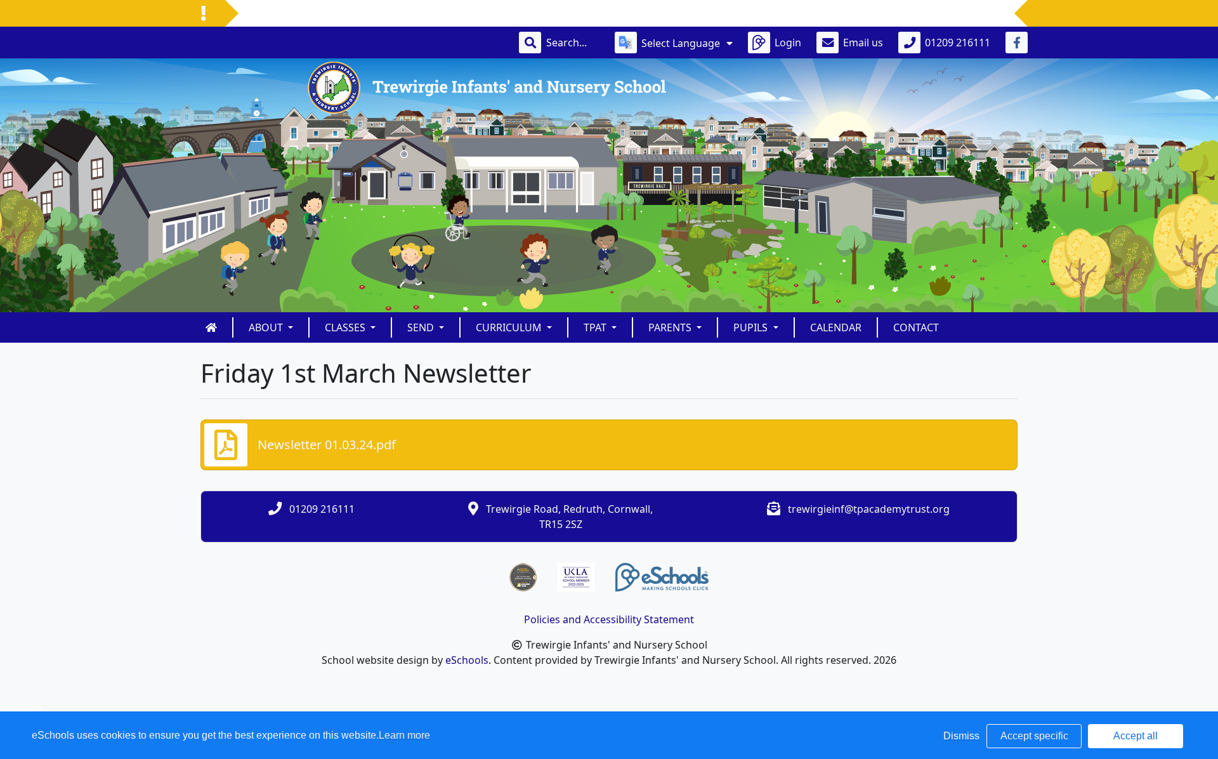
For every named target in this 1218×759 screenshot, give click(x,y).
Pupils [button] (751, 327)
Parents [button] (671, 327)
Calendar (835, 327)
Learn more (404, 735)
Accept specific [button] (1034, 735)
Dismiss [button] (961, 735)
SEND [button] (421, 327)
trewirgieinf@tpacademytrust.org (869, 509)
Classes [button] (346, 327)
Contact (916, 327)
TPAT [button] (596, 327)
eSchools (466, 660)
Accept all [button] (1135, 735)
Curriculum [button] (510, 327)
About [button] (267, 327)
